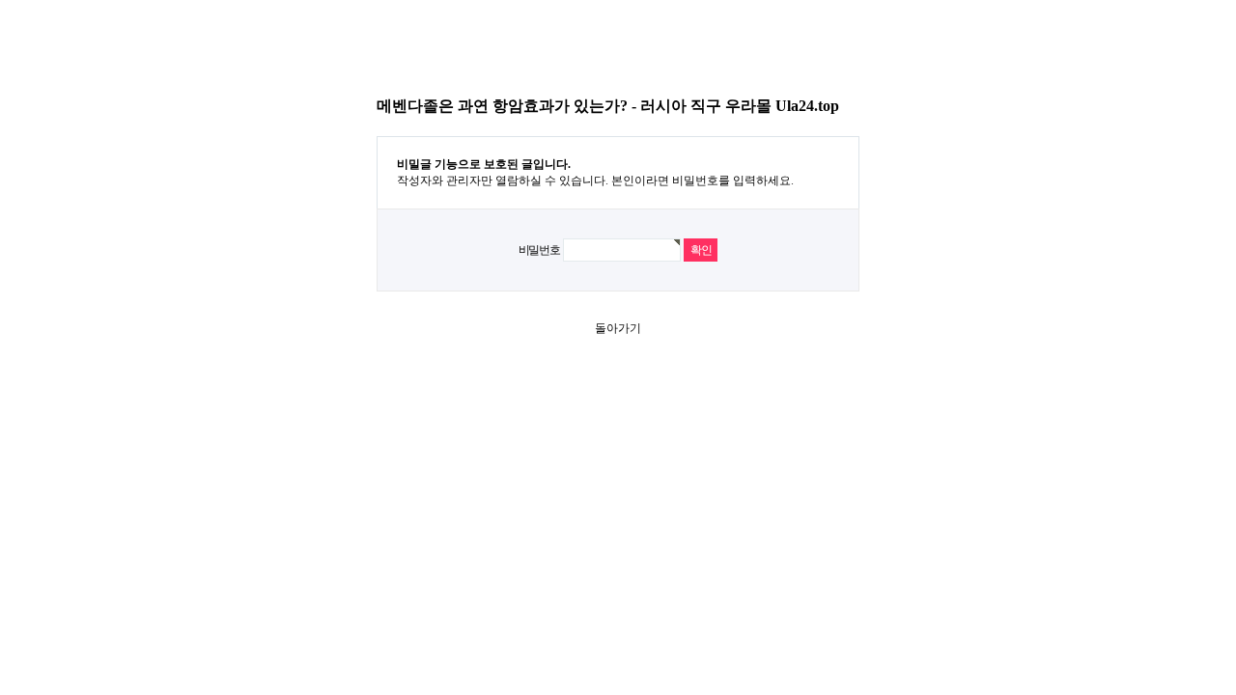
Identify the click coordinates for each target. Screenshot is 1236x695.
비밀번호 (539, 250)
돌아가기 (618, 328)
